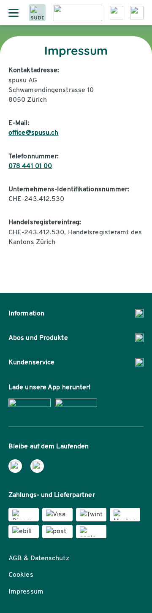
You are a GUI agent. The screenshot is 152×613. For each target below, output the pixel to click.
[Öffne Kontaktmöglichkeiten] (37, 12)
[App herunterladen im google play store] (76, 405)
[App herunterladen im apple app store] (29, 405)
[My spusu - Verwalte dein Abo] (137, 12)
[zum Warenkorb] (116, 12)
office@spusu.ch (33, 132)
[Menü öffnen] (13, 13)
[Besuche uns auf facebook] (15, 466)
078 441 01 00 (30, 165)
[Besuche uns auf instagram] (37, 466)
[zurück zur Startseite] (78, 13)
